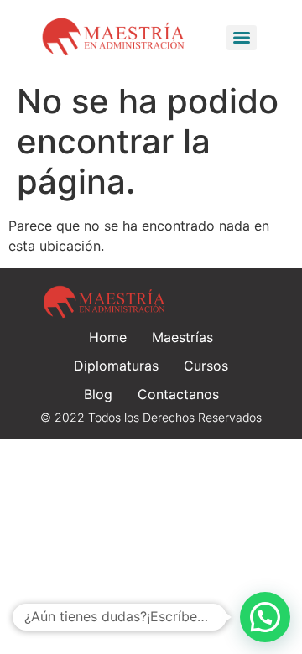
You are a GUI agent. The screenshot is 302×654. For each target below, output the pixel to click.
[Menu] (241, 37)
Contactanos (178, 394)
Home (108, 337)
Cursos (206, 365)
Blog (98, 394)
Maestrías (182, 337)
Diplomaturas (116, 365)
